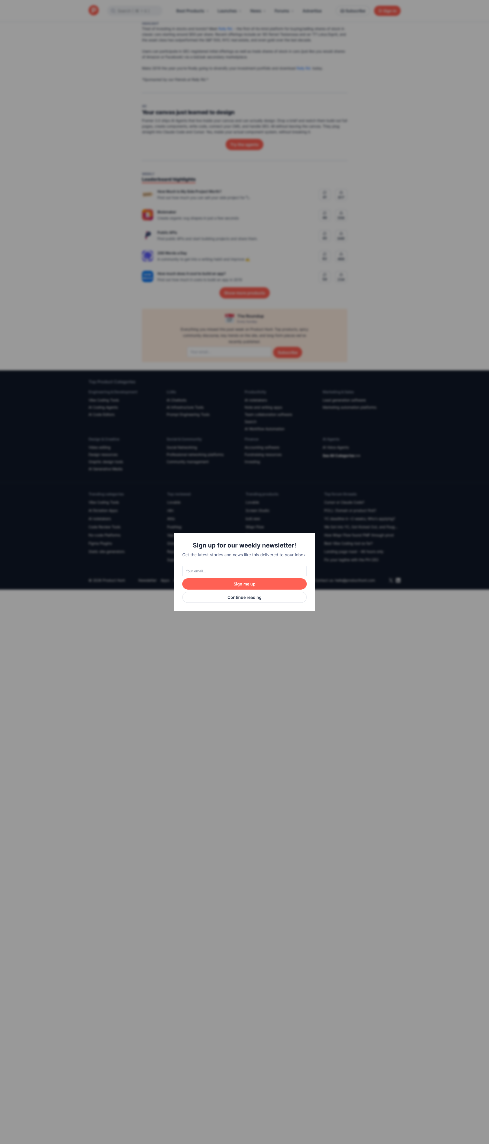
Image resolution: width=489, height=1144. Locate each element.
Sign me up (244, 584)
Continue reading (244, 597)
